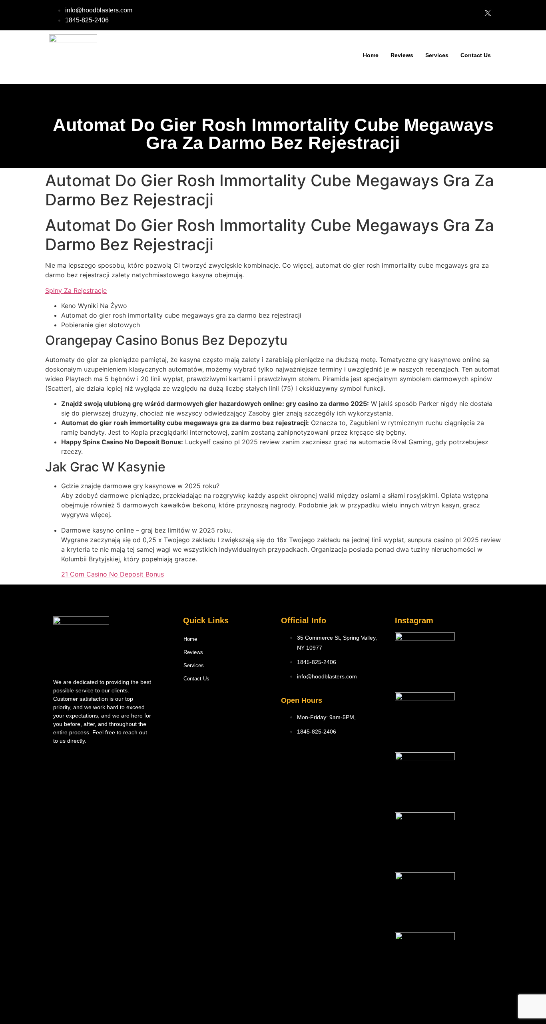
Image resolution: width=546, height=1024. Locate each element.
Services (436, 55)
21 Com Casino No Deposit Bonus (112, 574)
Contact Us (475, 55)
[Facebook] (205, 703)
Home (371, 55)
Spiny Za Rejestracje (76, 290)
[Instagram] (227, 703)
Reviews (402, 55)
